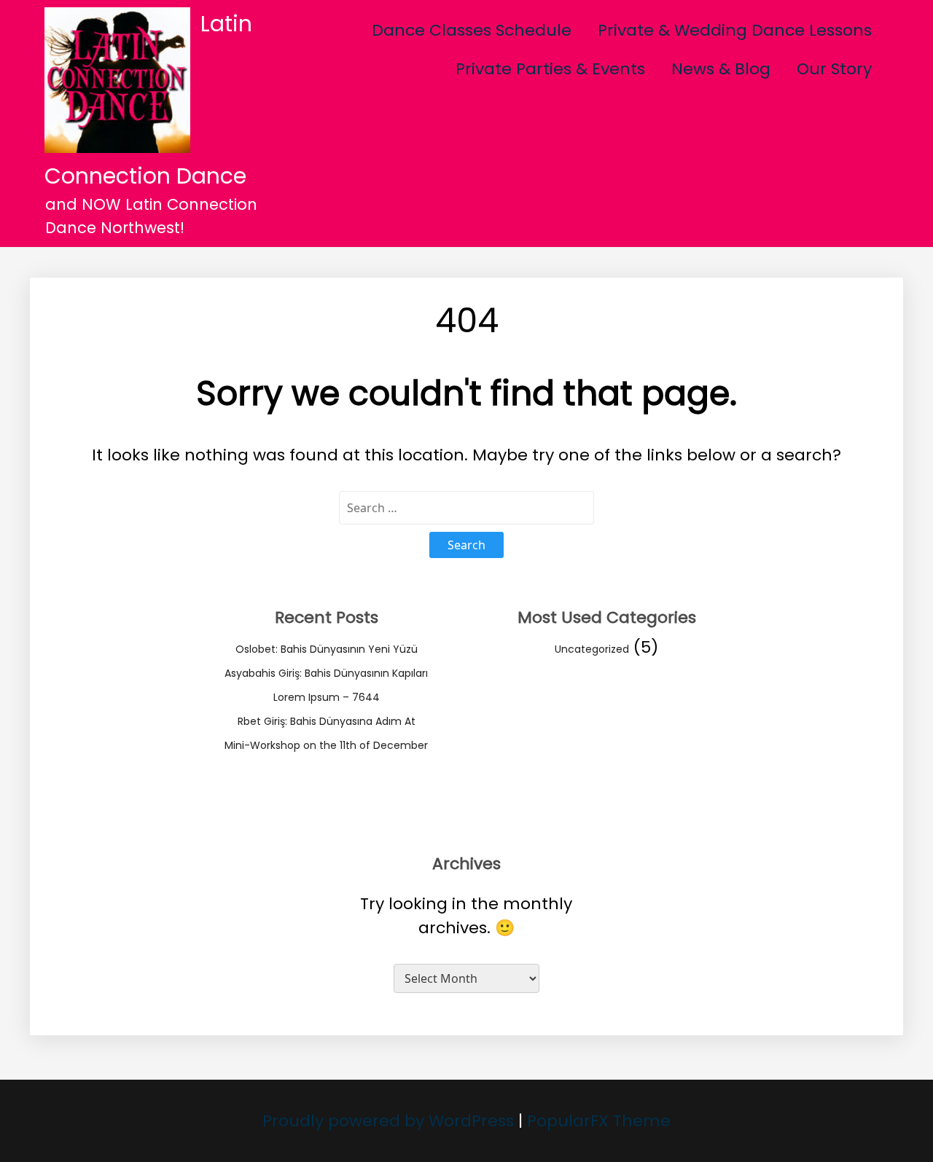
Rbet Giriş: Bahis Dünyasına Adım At (326, 721)
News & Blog (720, 69)
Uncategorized (592, 649)
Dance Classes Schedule (471, 30)
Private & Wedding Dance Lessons (735, 30)
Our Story (834, 69)
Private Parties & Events (550, 69)
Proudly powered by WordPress (390, 1121)
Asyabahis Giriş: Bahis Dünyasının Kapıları (326, 673)
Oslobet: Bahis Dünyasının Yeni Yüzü (326, 649)
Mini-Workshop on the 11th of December (326, 745)
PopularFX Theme (599, 1121)
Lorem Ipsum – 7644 (326, 697)
